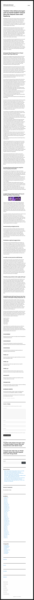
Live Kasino (6, 551)
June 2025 (6, 513)
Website (4, 428)
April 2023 (6, 537)
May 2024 (5, 528)
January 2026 (6, 505)
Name (4, 420)
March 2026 (6, 503)
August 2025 (6, 511)
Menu (29, 5)
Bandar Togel (13, 398)
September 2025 (7, 510)
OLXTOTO (19, 596)
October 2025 (6, 509)
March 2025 (6, 517)
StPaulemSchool (8, 5)
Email (4, 424)
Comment (5, 408)
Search (4, 461)
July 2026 (5, 498)
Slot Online (6, 553)
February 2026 (6, 504)
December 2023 (6, 534)
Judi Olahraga (6, 547)
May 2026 (5, 501)
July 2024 (5, 526)
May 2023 (5, 536)
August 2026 (6, 497)
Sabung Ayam (6, 552)
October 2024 (6, 522)
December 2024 (6, 520)
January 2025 (6, 519)
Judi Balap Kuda (6, 546)
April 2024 (6, 529)
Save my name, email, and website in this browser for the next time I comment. (14, 432)
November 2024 (6, 521)
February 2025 (6, 518)
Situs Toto (5, 559)
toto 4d (4, 565)
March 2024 (6, 530)
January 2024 (6, 533)
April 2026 (6, 502)
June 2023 (5, 535)
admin (5, 398)
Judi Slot (5, 548)
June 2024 (6, 527)
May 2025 (5, 514)
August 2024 (6, 525)
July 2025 (5, 512)
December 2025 (6, 506)
